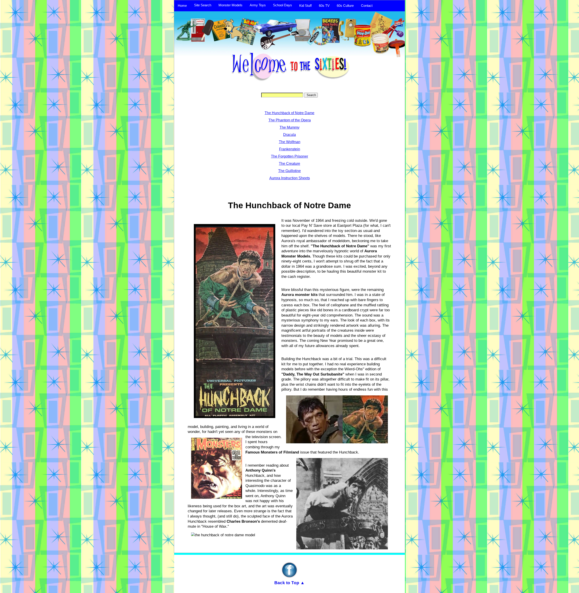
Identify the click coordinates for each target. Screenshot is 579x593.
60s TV (324, 5)
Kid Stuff (305, 5)
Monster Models (230, 5)
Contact (367, 5)
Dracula (289, 135)
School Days (282, 5)
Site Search (202, 5)
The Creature (289, 163)
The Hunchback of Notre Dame (289, 113)
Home (182, 5)
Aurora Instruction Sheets (289, 178)
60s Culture (345, 5)
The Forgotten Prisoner (289, 156)
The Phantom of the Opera (289, 120)
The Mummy (289, 127)
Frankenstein (289, 149)
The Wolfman (289, 142)
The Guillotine (289, 171)
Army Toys (258, 5)
